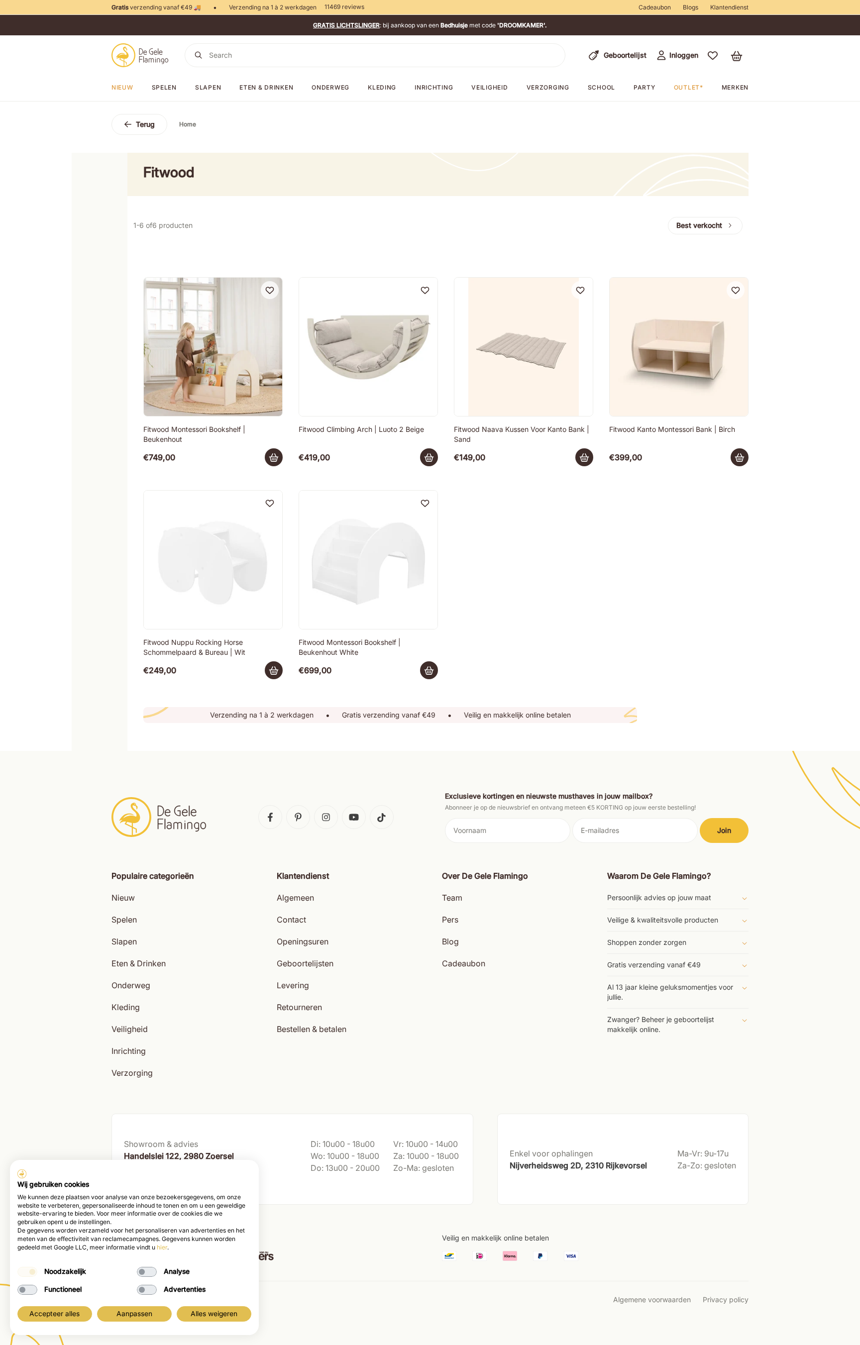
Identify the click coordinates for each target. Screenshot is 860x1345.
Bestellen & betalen (311, 1029)
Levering (293, 985)
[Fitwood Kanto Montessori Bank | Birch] (679, 346)
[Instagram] (326, 817)
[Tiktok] (382, 817)
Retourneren (299, 1007)
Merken (735, 87)
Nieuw (122, 87)
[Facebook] (270, 817)
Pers (450, 920)
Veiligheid (489, 87)
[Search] (199, 55)
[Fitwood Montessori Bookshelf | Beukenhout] (213, 346)
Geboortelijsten (305, 963)
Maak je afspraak (153, 1187)
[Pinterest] (298, 817)
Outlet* (688, 87)
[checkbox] (27, 1272)
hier (162, 1247)
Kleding (382, 87)
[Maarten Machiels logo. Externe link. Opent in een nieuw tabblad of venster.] (21, 1173)
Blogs (690, 7)
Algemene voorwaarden (652, 1299)
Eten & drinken (266, 87)
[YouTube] (354, 817)
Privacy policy (726, 1299)
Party (644, 87)
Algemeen (295, 898)
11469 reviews (344, 6)
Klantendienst (729, 7)
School (601, 87)
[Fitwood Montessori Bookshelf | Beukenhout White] (368, 559)
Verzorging (548, 87)
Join (724, 830)
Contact (291, 920)
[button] (713, 55)
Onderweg (330, 87)
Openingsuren (302, 941)
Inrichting (434, 87)
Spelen (164, 87)
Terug (145, 124)
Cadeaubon (655, 7)
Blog (450, 941)
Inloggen (683, 55)
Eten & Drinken (138, 963)
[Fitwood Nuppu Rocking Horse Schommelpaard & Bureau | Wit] (213, 559)
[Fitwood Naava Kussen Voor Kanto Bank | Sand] (523, 346)
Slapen (208, 87)
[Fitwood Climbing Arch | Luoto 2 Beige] (368, 346)
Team (452, 898)
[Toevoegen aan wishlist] (270, 290)
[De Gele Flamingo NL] (140, 55)
